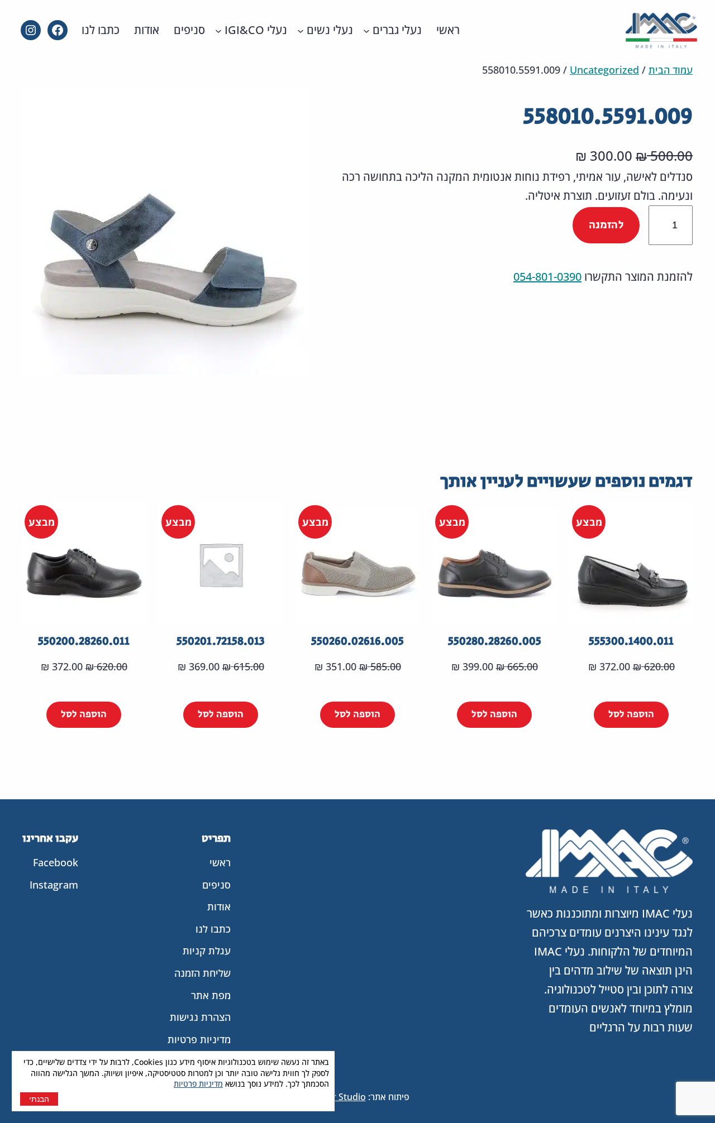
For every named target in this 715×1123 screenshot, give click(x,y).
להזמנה (606, 225)
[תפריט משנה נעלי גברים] (366, 30)
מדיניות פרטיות (198, 1083)
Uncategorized (604, 69)
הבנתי (39, 1099)
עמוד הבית (671, 69)
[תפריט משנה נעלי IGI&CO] (218, 30)
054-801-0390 (547, 276)
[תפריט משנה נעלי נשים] (300, 30)
